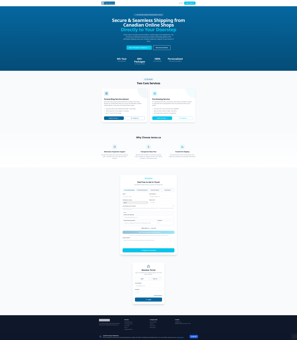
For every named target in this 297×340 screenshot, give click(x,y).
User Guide (126, 325)
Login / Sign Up (190, 3)
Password (137, 289)
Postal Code (152, 200)
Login (141, 278)
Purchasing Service (128, 323)
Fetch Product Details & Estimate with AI (148, 232)
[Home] (108, 3)
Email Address (152, 194)
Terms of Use (152, 325)
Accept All (193, 336)
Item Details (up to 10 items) (129, 206)
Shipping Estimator (128, 329)
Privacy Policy (153, 327)
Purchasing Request (142, 190)
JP (179, 3)
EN (181, 3)
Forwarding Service (128, 322)
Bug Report (168, 190)
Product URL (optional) (129, 214)
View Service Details (162, 47)
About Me (152, 323)
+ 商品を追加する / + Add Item (148, 228)
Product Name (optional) (129, 220)
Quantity (160, 220)
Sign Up (155, 278)
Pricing (125, 327)
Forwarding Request (129, 190)
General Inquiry (155, 190)
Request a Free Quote (149, 250)
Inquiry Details (126, 237)
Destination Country (127, 200)
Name (124, 194)
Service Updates (153, 322)
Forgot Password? (158, 295)
